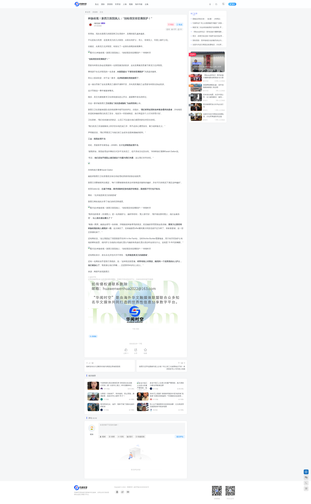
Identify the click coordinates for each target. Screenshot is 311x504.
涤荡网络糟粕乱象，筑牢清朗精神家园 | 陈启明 (213, 86)
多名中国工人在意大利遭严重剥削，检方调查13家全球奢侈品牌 (167, 384)
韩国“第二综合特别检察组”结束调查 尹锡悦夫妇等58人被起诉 (216, 27)
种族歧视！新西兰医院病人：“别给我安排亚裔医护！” (120, 18)
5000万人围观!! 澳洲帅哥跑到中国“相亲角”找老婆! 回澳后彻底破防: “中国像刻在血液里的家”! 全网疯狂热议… (167, 395)
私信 (180, 24)
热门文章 (194, 13)
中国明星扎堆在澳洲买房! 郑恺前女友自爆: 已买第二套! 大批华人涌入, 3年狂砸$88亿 (116, 384)
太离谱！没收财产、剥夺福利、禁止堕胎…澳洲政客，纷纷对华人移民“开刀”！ (117, 394)
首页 (88, 12)
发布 (233, 4)
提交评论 (180, 436)
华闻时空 (130, 487)
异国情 (95, 12)
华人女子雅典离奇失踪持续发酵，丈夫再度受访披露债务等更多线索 (167, 405)
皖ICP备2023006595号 (141, 487)
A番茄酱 (97, 23)
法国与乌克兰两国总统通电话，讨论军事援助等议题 (212, 44)
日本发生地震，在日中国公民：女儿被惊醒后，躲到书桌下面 (213, 96)
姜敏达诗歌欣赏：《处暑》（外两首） (207, 19)
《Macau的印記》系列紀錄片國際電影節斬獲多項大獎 (213, 31)
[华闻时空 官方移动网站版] (80, 487)
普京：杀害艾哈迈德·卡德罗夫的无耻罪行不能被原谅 (212, 36)
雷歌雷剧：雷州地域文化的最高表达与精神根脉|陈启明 (213, 40)
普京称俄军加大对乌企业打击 (213, 105)
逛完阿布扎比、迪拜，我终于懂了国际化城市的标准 (117, 405)
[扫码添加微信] (306, 477)
